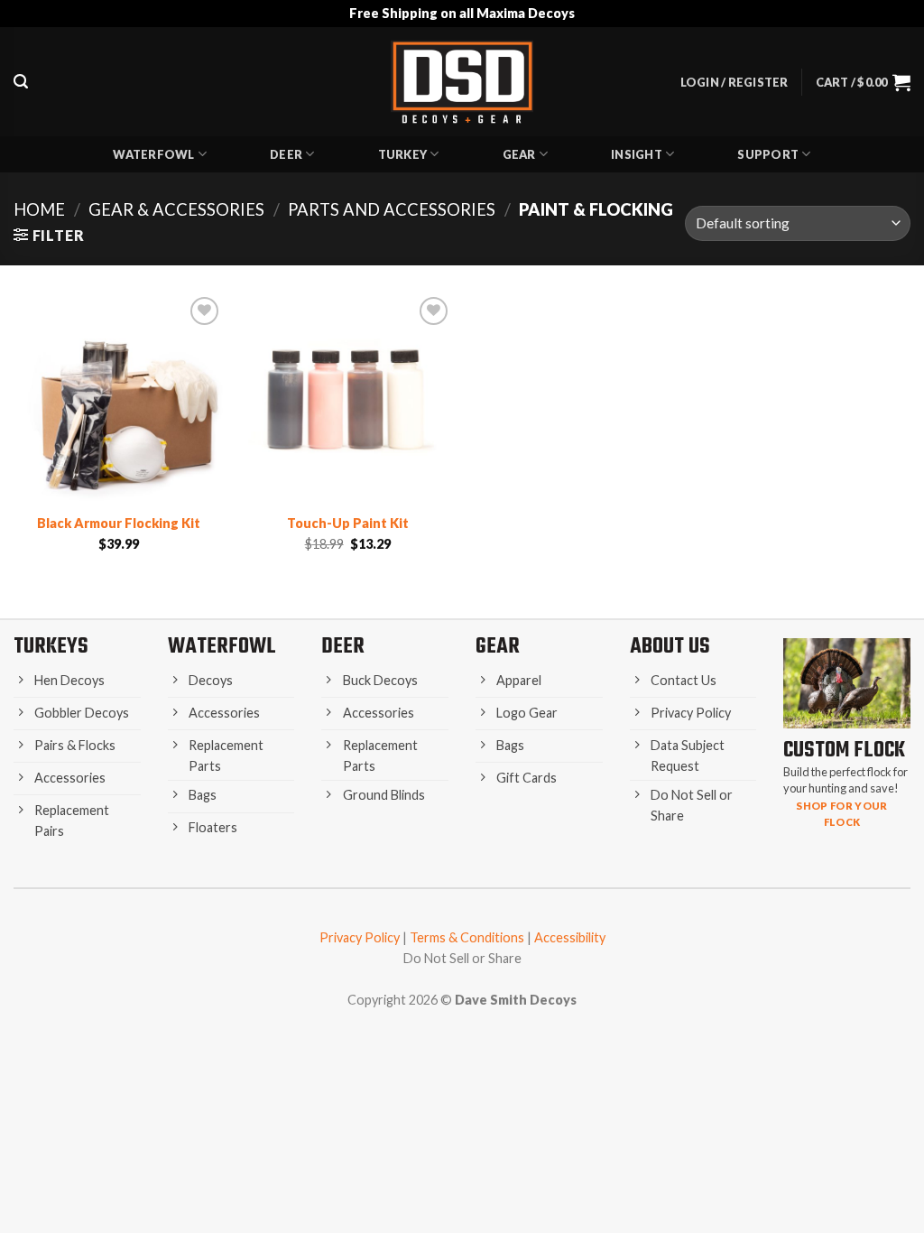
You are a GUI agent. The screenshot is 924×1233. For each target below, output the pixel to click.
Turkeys (51, 646)
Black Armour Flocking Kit (118, 523)
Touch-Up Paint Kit (348, 523)
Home (39, 209)
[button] (21, 81)
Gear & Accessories (176, 209)
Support (768, 154)
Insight (636, 154)
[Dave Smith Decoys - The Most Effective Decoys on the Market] (462, 81)
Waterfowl (153, 154)
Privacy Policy (359, 937)
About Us (670, 646)
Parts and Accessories (391, 209)
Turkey (403, 154)
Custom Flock (844, 750)
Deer (286, 154)
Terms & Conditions (467, 937)
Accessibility (569, 937)
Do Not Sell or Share (462, 958)
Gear (519, 154)
